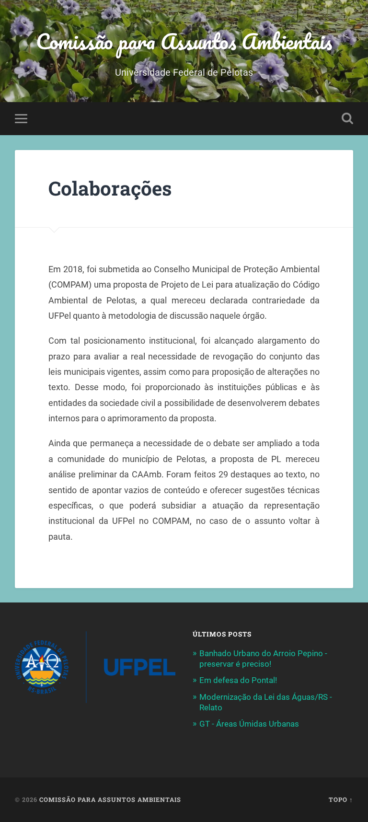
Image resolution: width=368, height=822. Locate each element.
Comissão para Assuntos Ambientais (184, 41)
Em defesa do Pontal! (238, 680)
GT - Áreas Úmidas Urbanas (249, 724)
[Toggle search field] (347, 118)
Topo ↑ (341, 799)
